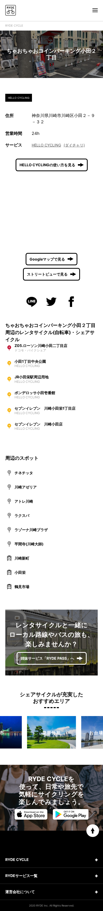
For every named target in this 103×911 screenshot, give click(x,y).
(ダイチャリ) (74, 145)
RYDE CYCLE (14, 25)
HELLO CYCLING (46, 145)
